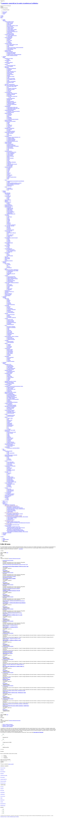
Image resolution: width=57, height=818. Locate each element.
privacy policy (10, 764)
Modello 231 (2, 799)
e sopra (8, 726)
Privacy (5, 816)
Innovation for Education (38, 732)
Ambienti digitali (6, 539)
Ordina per (2, 558)
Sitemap (17, 816)
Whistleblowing (2, 805)
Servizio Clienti (2, 767)
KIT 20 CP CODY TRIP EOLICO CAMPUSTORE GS (14, 666)
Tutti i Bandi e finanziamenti (10, 504)
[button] (8, 560)
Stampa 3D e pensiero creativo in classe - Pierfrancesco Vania (14, 692)
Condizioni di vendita (3, 775)
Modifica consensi (13, 816)
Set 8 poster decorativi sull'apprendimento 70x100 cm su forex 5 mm (15, 566)
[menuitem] (5, 501)
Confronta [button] (5, 570)
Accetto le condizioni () (7, 764)
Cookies (8, 816)
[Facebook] (3, 810)
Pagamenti (2, 773)
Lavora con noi (2, 796)
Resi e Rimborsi (2, 771)
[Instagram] (3, 811)
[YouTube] (3, 813)
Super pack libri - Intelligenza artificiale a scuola (12, 640)
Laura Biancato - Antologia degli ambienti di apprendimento (14, 602)
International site (3, 803)
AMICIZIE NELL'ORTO (8, 653)
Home (4, 538)
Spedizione (2, 769)
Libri (3, 540)
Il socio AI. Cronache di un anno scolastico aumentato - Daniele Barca (16, 705)
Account (1, 536)
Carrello (1, 16)
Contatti (1, 801)
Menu (1, 17)
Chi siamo (2, 786)
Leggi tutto (21, 548)
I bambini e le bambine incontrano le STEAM (11, 590)
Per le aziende (2, 777)
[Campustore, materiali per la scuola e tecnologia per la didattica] (28, 3)
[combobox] (5, 5)
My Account (5, 11)
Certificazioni (2, 794)
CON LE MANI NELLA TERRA (9, 578)
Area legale (2, 816)
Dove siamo (2, 790)
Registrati (4, 12)
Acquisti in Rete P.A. (3, 779)
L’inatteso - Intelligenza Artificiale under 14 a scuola (12, 614)
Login (4, 13)
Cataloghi (1, 788)
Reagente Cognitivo (6, 679)
